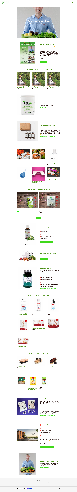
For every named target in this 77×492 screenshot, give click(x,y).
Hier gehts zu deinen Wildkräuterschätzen (47, 136)
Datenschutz (34, 482)
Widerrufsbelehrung (42, 482)
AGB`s (38, 482)
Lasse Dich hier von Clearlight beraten (47, 446)
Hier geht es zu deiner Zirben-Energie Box (47, 415)
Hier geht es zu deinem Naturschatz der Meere (48, 288)
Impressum (30, 482)
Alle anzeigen (38, 218)
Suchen (27, 482)
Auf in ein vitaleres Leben (45, 467)
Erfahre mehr (43, 107)
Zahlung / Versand (48, 482)
